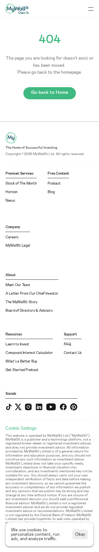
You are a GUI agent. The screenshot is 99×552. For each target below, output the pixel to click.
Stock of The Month (21, 183)
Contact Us (73, 353)
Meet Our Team (18, 285)
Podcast (54, 183)
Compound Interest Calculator (29, 353)
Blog (51, 192)
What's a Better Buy (21, 361)
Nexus (10, 200)
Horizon (12, 192)
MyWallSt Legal (18, 245)
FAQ (67, 344)
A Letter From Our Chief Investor (32, 293)
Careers (12, 237)
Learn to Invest (17, 344)
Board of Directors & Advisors (29, 311)
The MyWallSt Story (21, 302)
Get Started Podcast (22, 370)
